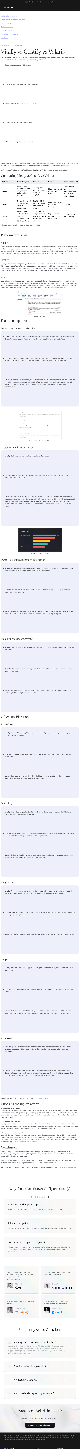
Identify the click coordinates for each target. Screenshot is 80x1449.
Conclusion (4, 38)
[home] (8, 8)
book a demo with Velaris (67, 1167)
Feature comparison (7, 27)
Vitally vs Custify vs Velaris (9, 16)
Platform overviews (7, 23)
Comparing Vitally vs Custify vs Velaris (13, 20)
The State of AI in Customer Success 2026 (42, 2)
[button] (73, 7)
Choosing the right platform (9, 34)
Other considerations (7, 30)
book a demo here (41, 1098)
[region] (40, 200)
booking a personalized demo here (25, 1142)
